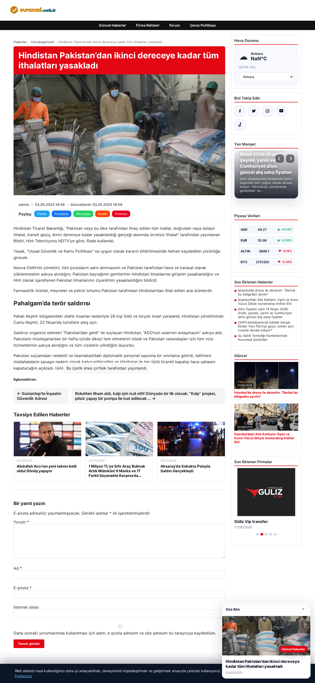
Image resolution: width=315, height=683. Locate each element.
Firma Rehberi (147, 25)
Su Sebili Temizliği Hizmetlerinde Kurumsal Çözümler (262, 338)
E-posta (23, 587)
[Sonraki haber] (290, 158)
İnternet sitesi (26, 607)
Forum (174, 25)
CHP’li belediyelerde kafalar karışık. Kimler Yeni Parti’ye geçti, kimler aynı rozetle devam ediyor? (266, 326)
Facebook (61, 214)
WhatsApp (83, 214)
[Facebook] (240, 111)
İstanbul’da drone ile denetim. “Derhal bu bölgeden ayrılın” (266, 292)
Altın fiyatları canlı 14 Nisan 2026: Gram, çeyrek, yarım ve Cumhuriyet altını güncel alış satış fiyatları (265, 313)
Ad (18, 568)
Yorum (21, 522)
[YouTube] (281, 111)
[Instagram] (267, 111)
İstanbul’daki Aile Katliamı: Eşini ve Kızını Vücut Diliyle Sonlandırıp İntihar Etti (268, 302)
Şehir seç (247, 67)
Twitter (42, 214)
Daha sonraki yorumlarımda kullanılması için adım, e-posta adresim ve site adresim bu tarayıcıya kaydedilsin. (115, 633)
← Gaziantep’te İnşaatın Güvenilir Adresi (39, 396)
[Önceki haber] (280, 158)
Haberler (20, 42)
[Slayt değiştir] (257, 534)
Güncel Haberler (112, 25)
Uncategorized (42, 42)
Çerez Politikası (203, 25)
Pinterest (121, 214)
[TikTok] (240, 124)
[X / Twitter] (253, 111)
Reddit (102, 214)
